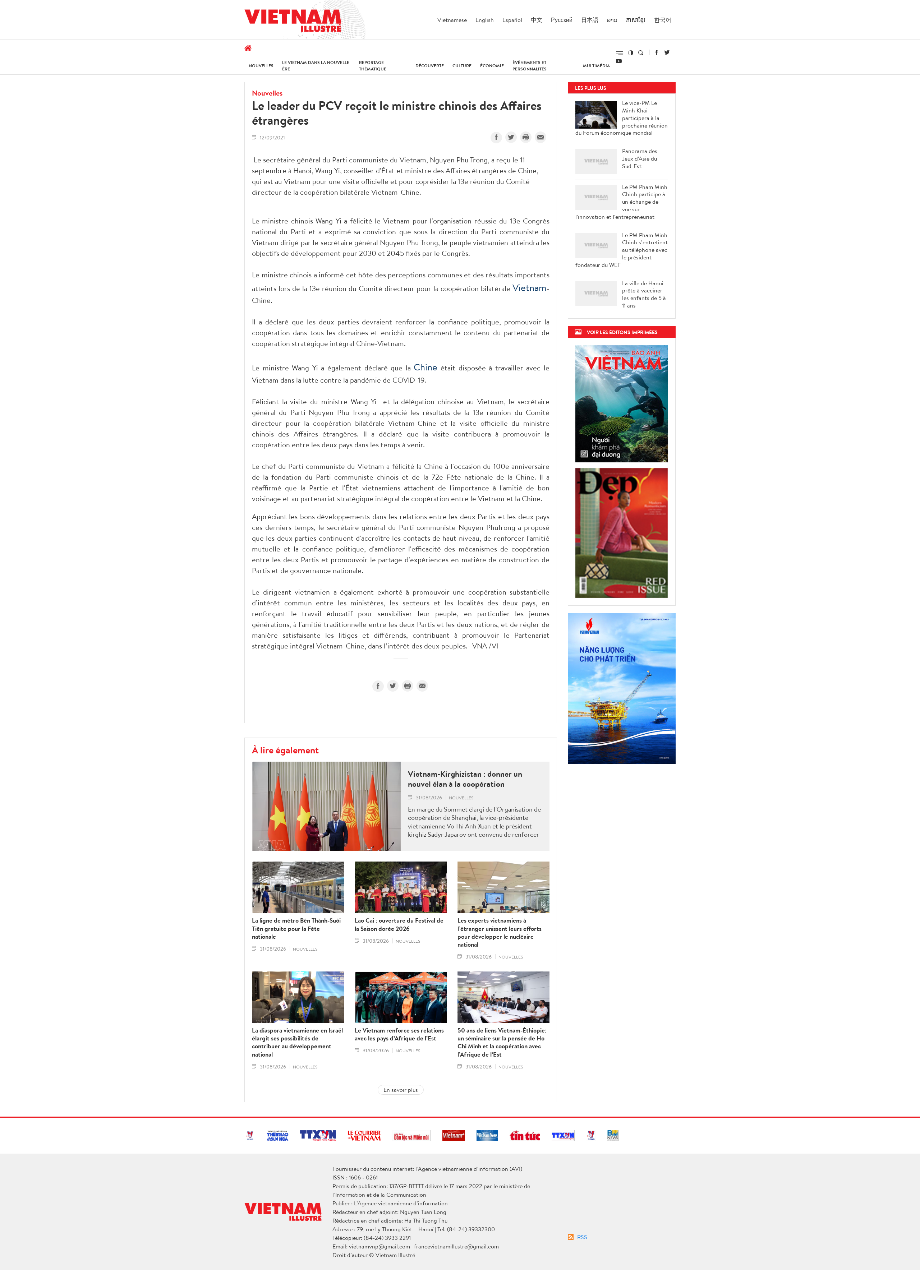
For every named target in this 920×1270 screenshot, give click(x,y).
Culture (462, 66)
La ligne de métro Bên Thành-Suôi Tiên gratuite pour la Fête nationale (296, 928)
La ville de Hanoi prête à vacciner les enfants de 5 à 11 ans (644, 294)
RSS (582, 1237)
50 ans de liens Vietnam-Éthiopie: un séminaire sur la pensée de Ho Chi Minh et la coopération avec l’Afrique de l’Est (502, 1042)
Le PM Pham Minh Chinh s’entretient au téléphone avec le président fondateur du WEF (621, 250)
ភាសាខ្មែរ (635, 20)
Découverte (429, 66)
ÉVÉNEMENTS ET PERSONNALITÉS (529, 65)
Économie (492, 66)
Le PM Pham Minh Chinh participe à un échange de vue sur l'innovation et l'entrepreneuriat (621, 202)
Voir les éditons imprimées (622, 332)
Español (512, 20)
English (484, 20)
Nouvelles (261, 66)
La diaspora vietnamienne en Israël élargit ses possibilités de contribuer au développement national (297, 1042)
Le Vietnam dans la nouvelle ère (315, 65)
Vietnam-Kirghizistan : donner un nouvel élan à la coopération (465, 779)
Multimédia (596, 66)
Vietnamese (452, 20)
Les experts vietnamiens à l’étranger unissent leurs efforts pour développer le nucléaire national (499, 932)
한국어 (662, 20)
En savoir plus (400, 1090)
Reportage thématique (372, 65)
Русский (561, 20)
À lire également (285, 749)
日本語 (589, 20)
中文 (536, 20)
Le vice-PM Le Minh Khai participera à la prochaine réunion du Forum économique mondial (621, 118)
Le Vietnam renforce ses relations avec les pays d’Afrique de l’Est (399, 1034)
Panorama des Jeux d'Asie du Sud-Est (639, 158)
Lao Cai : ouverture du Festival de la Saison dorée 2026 (399, 924)
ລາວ (612, 20)
